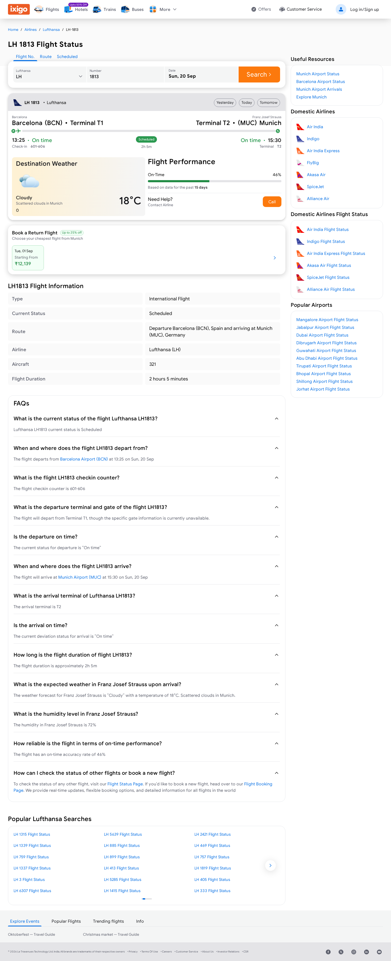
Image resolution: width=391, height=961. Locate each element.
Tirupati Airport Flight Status (324, 365)
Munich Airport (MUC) (79, 577)
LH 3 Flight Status (29, 879)
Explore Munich (311, 96)
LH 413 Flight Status (121, 868)
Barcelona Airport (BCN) (84, 459)
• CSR (245, 951)
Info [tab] (140, 921)
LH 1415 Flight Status (122, 890)
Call (272, 201)
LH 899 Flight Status (122, 857)
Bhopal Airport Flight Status (323, 373)
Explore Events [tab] (24, 921)
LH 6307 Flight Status (32, 890)
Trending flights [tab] (108, 921)
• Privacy (132, 951)
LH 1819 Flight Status (212, 868)
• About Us (207, 951)
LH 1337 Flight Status (32, 868)
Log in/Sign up (364, 9)
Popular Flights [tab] (66, 921)
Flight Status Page (125, 783)
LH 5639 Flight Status (123, 834)
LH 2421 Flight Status (212, 834)
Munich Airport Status (317, 73)
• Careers (166, 951)
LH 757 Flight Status (211, 857)
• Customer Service (186, 951)
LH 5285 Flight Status (122, 879)
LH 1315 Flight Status (32, 834)
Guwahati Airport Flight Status (326, 350)
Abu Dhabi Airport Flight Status (326, 358)
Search (257, 74)
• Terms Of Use (149, 951)
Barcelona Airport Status (320, 81)
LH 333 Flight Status (212, 890)
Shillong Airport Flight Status (324, 381)
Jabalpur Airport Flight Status (325, 327)
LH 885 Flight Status (122, 845)
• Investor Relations (227, 951)
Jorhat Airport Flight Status (323, 389)
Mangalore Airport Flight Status (327, 319)
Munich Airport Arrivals (319, 89)
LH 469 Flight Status (212, 845)
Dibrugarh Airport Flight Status (326, 342)
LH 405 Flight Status (212, 879)
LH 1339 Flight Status (32, 845)
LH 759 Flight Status (31, 857)
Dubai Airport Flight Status (322, 335)
